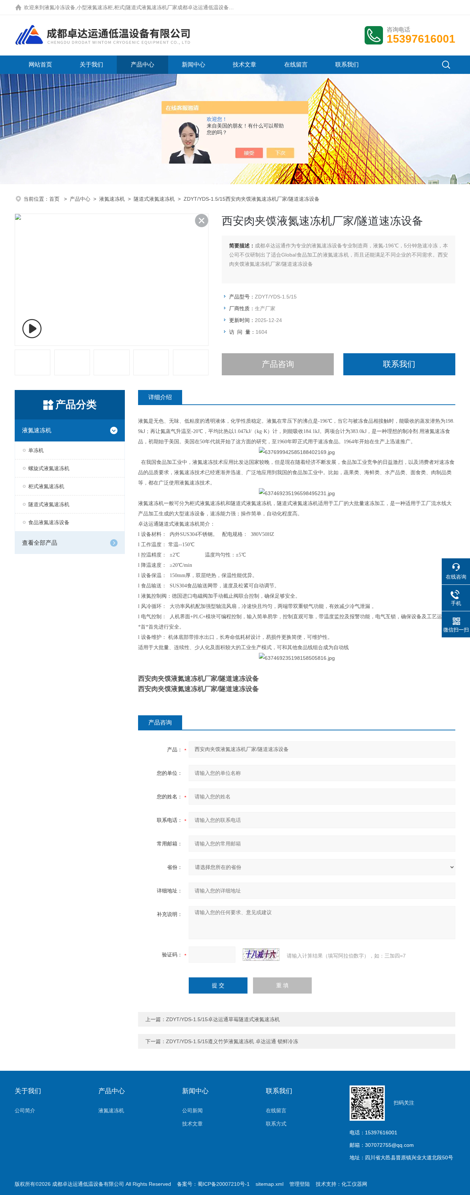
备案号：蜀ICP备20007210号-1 (213, 1184)
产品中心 (142, 64)
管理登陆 (299, 1184)
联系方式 (276, 1124)
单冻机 (36, 450)
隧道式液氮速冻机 (154, 199)
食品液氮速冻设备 (48, 522)
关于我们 (91, 64)
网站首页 (40, 64)
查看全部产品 (39, 543)
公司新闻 (192, 1110)
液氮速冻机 (112, 199)
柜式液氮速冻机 (46, 486)
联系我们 (347, 64)
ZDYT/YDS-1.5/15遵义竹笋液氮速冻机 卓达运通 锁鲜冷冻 (232, 1041)
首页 (55, 199)
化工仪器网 (354, 1184)
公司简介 (25, 1110)
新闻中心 (193, 64)
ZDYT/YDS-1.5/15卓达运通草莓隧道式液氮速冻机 (223, 1019)
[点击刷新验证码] (261, 954)
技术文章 (244, 64)
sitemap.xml (269, 1184)
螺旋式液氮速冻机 (48, 468)
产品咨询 (278, 364)
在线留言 (296, 64)
